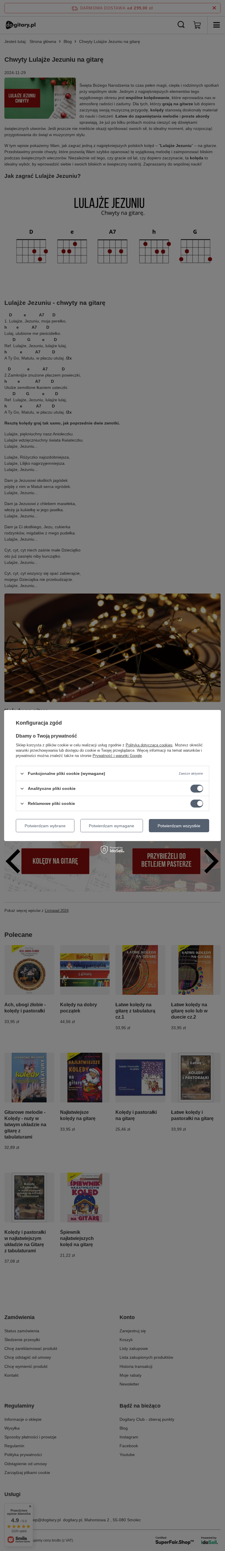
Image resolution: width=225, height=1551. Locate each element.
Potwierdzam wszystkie (179, 825)
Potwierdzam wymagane (111, 825)
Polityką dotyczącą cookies (149, 745)
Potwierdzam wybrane (45, 825)
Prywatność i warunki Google (117, 755)
